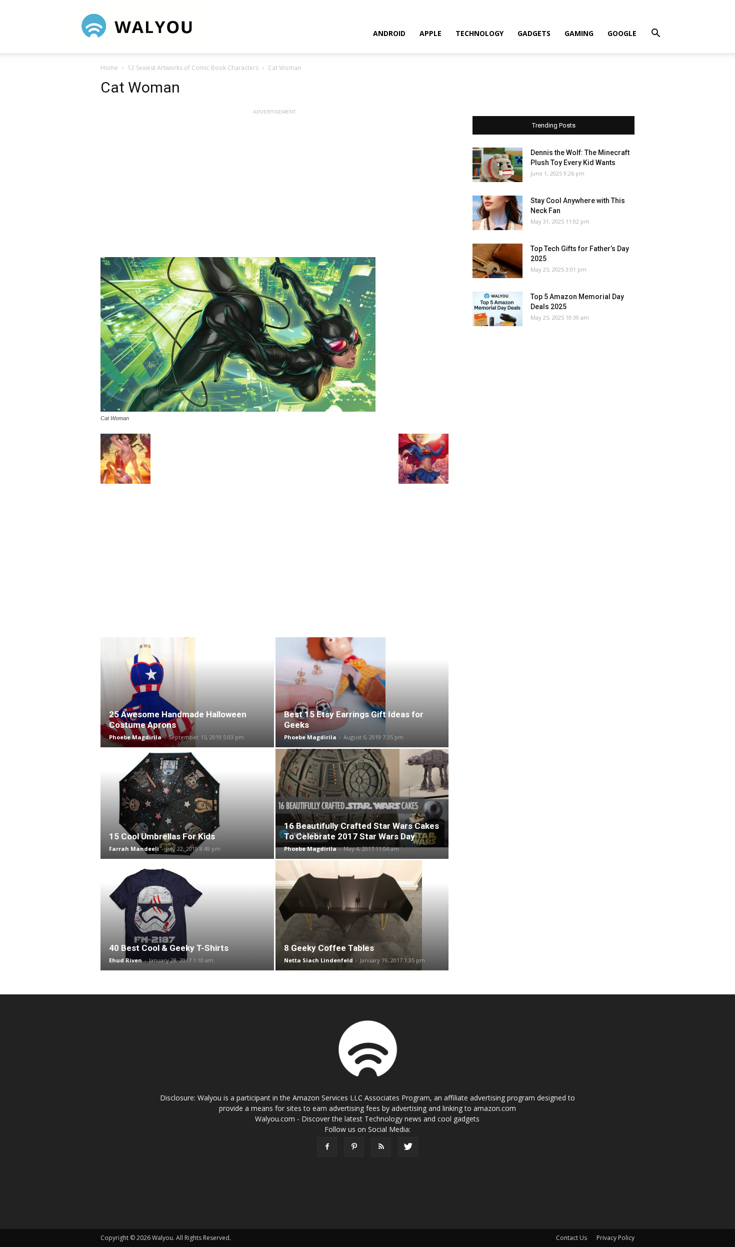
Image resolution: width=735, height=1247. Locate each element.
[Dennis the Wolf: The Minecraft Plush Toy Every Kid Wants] (497, 165)
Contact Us (571, 1237)
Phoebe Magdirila (135, 737)
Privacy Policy (615, 1237)
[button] (656, 34)
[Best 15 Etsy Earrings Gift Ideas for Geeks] (362, 692)
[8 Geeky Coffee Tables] (362, 915)
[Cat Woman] (274, 334)
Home (109, 68)
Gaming (579, 33)
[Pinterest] (354, 1147)
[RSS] (381, 1147)
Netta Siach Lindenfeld (318, 960)
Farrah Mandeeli (134, 848)
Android (389, 33)
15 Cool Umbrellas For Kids (162, 836)
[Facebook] (327, 1147)
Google (622, 33)
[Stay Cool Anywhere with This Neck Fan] (497, 213)
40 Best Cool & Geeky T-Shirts (168, 948)
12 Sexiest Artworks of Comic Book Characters (193, 68)
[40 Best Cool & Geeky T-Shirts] (187, 915)
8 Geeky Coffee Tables (329, 948)
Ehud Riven (125, 960)
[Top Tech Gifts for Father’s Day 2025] (497, 261)
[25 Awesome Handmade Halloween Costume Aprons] (187, 692)
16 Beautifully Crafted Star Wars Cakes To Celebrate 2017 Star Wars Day (361, 831)
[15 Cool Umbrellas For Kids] (187, 804)
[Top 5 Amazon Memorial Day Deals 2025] (497, 309)
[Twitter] (408, 1147)
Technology (480, 33)
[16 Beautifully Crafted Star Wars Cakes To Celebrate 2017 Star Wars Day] (362, 798)
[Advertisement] (274, 187)
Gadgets (534, 33)
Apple (431, 33)
